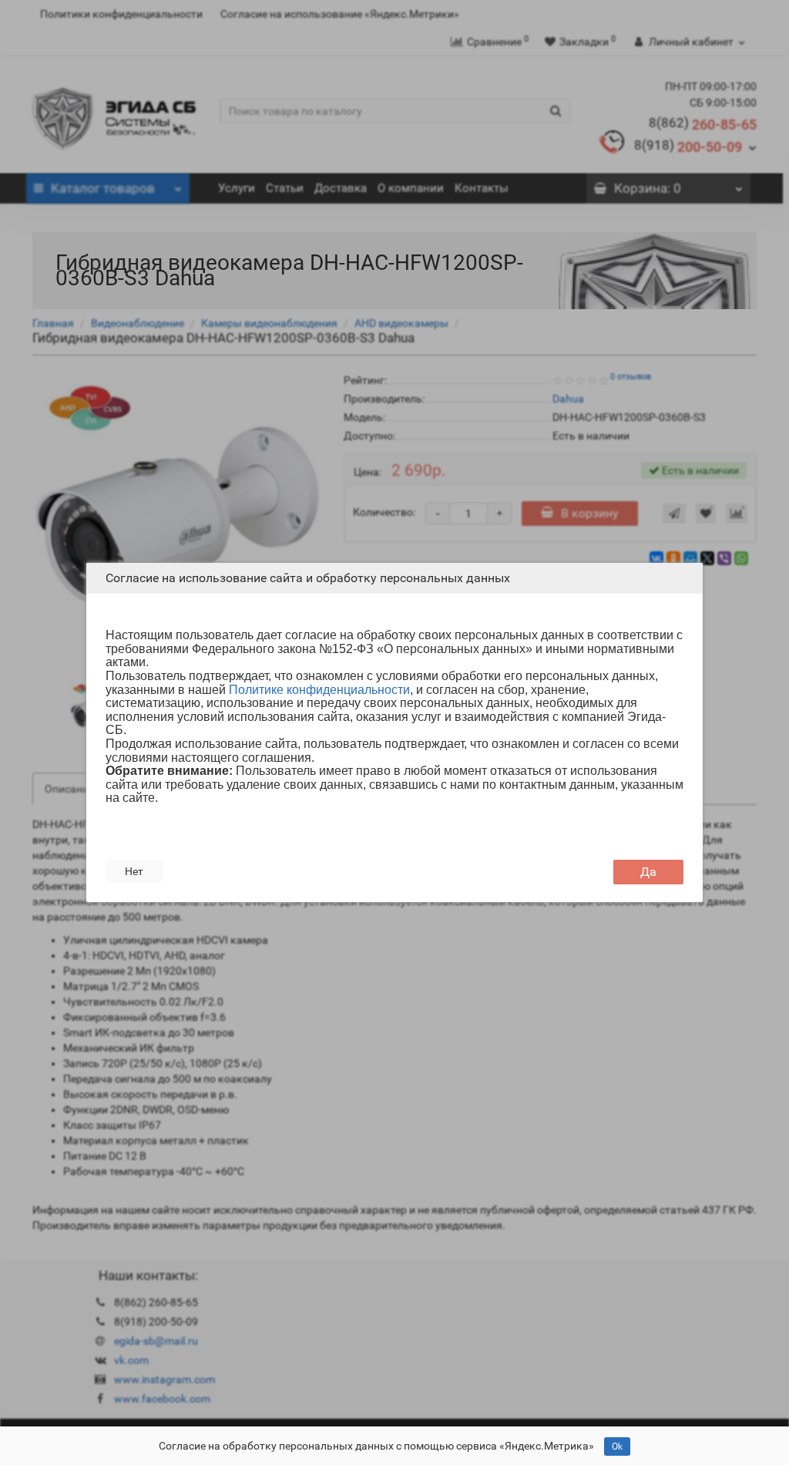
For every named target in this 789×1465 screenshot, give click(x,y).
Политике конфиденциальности (319, 689)
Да (648, 871)
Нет (134, 871)
